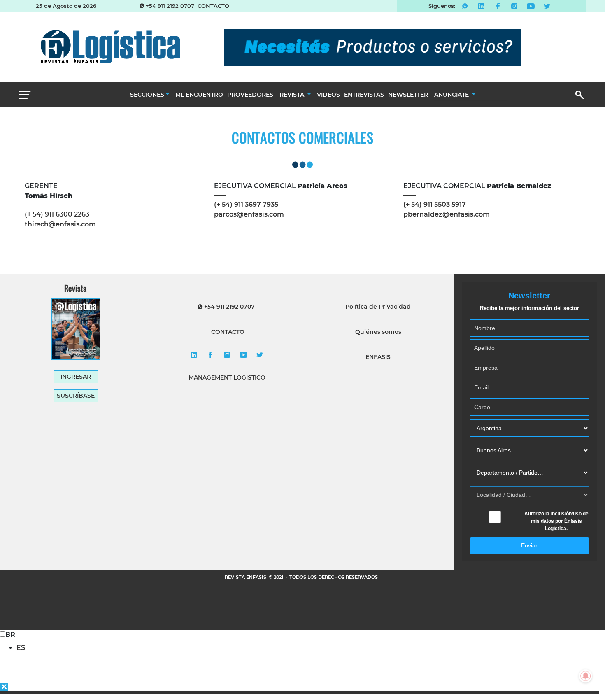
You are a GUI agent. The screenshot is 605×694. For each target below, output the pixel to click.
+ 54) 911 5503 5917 (434, 204)
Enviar (529, 545)
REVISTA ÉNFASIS (246, 577)
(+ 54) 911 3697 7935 (246, 204)
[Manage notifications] (585, 675)
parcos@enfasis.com (249, 214)
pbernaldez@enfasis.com (446, 214)
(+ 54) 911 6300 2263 (57, 214)
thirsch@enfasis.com (60, 224)
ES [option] (20, 648)
